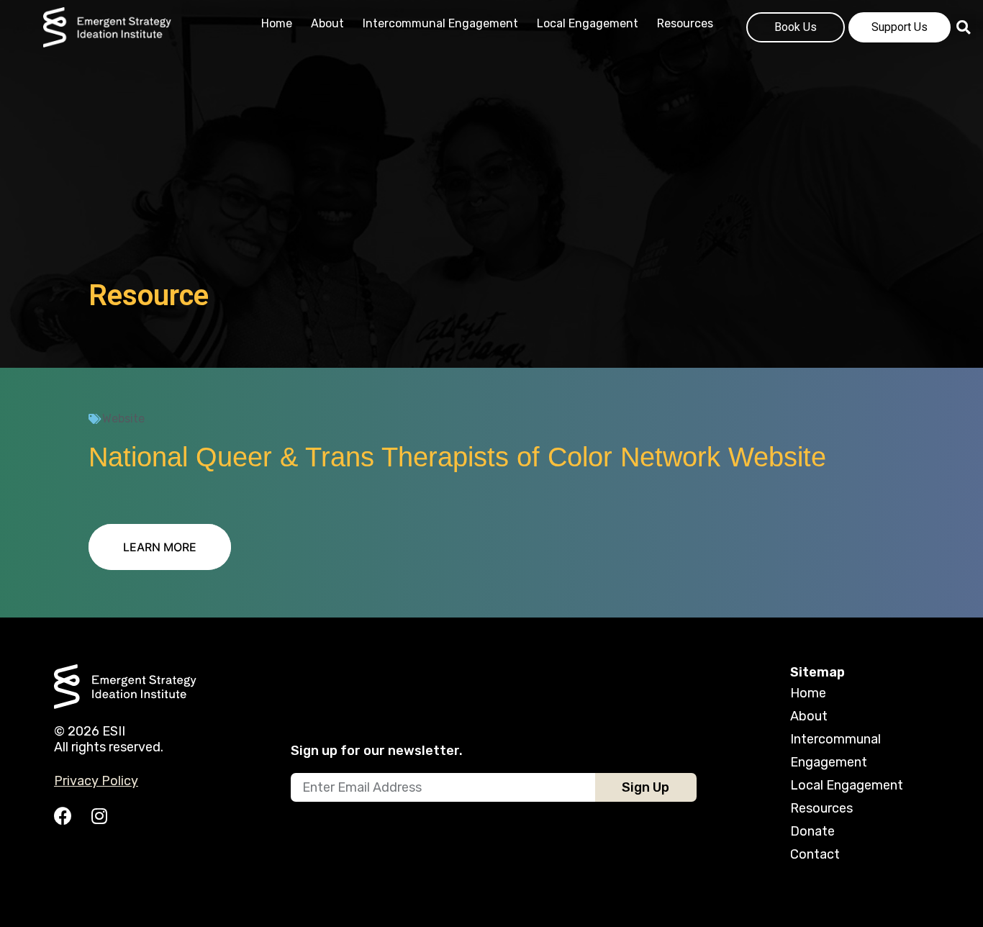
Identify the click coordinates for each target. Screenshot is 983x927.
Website (123, 418)
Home (276, 23)
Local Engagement (587, 23)
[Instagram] (99, 816)
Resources (685, 23)
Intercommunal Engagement (440, 23)
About (327, 23)
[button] (160, 547)
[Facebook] (63, 816)
